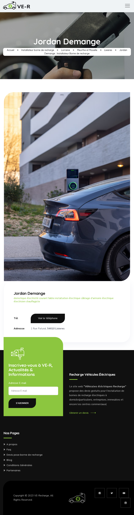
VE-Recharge (41, 495)
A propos (12, 444)
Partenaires (13, 470)
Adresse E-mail (17, 383)
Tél (16, 318)
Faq (9, 449)
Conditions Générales (19, 465)
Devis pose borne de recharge (24, 454)
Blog (9, 460)
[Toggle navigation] (127, 5)
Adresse (19, 328)
